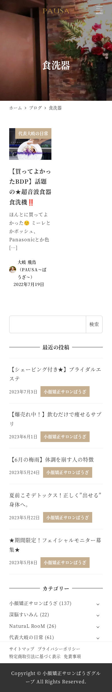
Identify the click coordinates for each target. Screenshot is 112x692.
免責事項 (72, 656)
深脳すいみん (23, 614)
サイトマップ (21, 649)
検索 (94, 324)
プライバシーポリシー (59, 649)
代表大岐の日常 (26, 637)
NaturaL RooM (27, 626)
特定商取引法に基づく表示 (35, 656)
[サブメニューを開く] (98, 603)
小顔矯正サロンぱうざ (33, 603)
